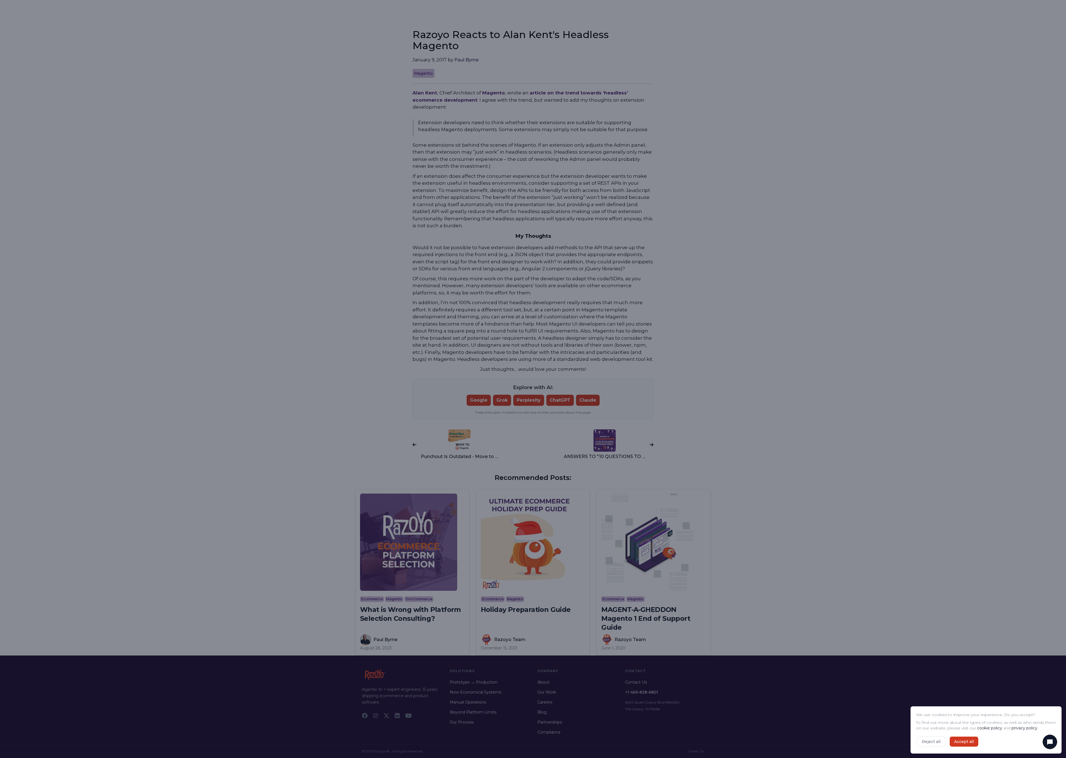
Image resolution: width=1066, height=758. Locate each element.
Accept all (964, 741)
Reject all (931, 741)
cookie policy (989, 728)
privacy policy (1024, 728)
